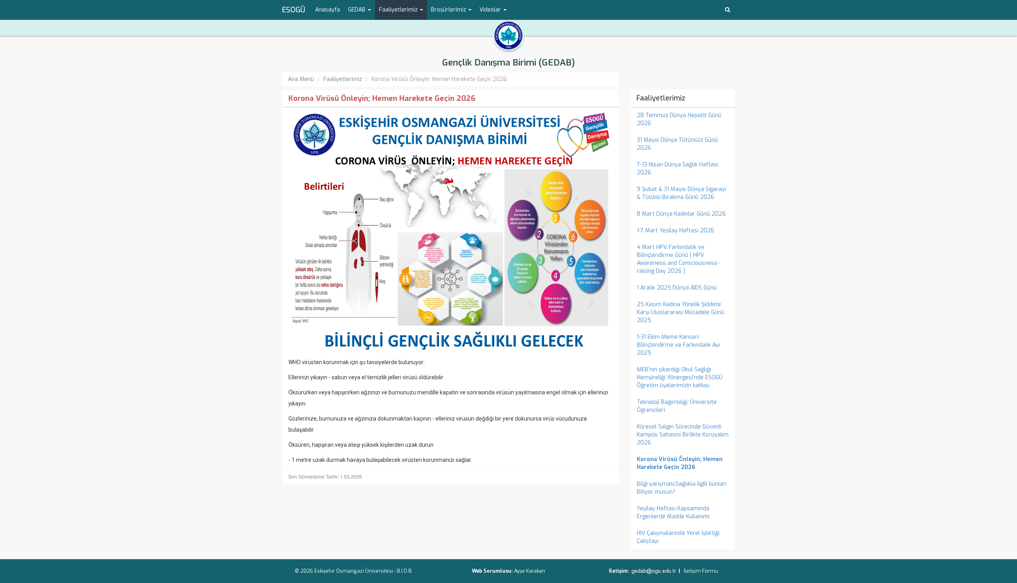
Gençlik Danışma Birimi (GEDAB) (508, 62)
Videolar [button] (491, 10)
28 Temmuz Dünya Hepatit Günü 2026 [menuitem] (679, 119)
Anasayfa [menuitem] (327, 10)
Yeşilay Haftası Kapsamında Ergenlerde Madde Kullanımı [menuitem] (673, 512)
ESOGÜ (293, 10)
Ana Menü (301, 79)
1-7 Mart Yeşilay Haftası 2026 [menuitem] (675, 230)
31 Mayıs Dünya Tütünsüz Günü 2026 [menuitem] (677, 144)
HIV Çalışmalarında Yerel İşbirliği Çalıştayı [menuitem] (678, 537)
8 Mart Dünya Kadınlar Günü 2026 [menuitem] (681, 214)
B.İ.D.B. (405, 571)
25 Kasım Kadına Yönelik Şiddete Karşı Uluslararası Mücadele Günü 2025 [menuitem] (680, 312)
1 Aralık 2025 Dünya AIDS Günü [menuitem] (677, 288)
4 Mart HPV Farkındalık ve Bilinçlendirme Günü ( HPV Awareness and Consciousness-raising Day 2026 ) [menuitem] (678, 259)
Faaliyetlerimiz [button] (399, 10)
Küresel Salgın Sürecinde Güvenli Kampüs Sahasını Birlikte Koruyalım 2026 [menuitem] (683, 434)
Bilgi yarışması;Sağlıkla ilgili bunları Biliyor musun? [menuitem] (682, 488)
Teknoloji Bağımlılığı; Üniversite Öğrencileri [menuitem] (677, 406)
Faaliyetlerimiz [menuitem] (660, 98)
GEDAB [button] (357, 10)
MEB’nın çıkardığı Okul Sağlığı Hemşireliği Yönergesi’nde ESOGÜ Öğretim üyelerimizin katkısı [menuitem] (680, 377)
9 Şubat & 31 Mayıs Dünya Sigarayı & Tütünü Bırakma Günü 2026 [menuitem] (681, 193)
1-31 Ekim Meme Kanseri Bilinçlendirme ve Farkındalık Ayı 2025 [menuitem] (678, 345)
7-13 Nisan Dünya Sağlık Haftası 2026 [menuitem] (677, 168)
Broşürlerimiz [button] (449, 10)
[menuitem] (683, 463)
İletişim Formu (701, 571)
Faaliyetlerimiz (342, 79)
